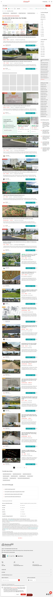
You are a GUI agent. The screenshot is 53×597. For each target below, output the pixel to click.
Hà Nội (5, 11)
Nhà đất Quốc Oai (43, 86)
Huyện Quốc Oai (44, 66)
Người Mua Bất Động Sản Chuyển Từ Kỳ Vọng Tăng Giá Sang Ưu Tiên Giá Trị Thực (45, 132)
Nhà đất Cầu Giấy (43, 111)
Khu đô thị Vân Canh (6, 480)
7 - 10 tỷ (42, 27)
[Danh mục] (1, 1)
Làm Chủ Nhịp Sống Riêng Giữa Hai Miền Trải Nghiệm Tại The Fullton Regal (45, 143)
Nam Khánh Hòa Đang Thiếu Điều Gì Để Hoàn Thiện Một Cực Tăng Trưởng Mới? (46, 149)
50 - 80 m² (42, 44)
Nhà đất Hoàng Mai (44, 103)
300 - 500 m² (43, 54)
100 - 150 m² (43, 48)
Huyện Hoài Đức (44, 72)
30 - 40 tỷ (42, 32)
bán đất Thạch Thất (14, 476)
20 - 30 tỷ (42, 30)
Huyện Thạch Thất (44, 71)
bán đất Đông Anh (22, 476)
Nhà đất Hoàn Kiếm (44, 89)
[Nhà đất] (26, 1)
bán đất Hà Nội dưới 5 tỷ (17, 474)
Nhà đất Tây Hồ (43, 98)
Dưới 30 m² (42, 41)
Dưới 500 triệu (43, 16)
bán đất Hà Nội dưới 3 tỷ (27, 474)
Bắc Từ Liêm (6, 529)
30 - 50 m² (42, 43)
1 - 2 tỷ (42, 21)
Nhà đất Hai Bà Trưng (31, 13)
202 (24, 467)
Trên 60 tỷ (42, 35)
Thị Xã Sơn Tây (44, 69)
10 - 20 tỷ (42, 29)
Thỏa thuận (42, 14)
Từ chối (17, 594)
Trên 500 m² (43, 56)
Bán (3, 11)
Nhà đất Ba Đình (43, 116)
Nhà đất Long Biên (44, 101)
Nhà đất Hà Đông (43, 108)
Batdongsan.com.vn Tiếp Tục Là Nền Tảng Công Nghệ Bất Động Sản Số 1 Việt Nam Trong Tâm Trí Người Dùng (45, 125)
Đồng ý (23, 594)
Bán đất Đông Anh (44, 93)
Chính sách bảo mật (14, 587)
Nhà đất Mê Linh (43, 88)
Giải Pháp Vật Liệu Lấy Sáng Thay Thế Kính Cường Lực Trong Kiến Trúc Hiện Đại (46, 138)
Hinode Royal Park (13, 478)
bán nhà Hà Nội (30, 476)
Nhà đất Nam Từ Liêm (44, 99)
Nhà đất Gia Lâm (43, 113)
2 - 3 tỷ (42, 22)
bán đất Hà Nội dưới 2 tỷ (7, 474)
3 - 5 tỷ (42, 24)
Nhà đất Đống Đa (43, 109)
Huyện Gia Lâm (44, 67)
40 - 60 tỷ (42, 34)
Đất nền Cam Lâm (6, 13)
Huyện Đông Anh (44, 62)
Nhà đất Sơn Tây (43, 84)
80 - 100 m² (42, 46)
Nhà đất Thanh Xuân (22, 13)
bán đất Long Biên (6, 476)
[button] (37, 13)
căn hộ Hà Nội (5, 478)
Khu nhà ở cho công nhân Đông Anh (23, 478)
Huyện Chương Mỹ (44, 77)
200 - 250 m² (43, 51)
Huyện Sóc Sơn (44, 74)
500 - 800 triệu (43, 17)
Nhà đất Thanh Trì (14, 13)
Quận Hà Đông (44, 76)
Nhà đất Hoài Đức (43, 104)
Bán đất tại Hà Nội (10, 11)
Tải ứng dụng (45, 1)
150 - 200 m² (43, 49)
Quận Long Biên (44, 64)
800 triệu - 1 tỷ (43, 19)
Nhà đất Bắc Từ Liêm (44, 114)
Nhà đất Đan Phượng (44, 91)
